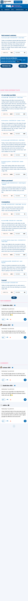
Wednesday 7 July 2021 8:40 (8, 328)
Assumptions (6, 202)
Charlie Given (6, 305)
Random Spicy (20, 9)
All (2, 9)
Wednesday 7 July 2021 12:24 (8, 309)
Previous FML (6, 66)
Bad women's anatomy (9, 35)
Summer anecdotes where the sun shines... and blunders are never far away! (13, 60)
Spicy (12, 9)
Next (14, 297)
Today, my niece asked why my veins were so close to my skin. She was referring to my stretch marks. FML (14, 287)
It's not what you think (9, 95)
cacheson (5, 325)
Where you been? (7, 180)
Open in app (18, 2)
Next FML (23, 66)
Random (7, 9)
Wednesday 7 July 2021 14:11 (8, 408)
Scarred (4, 280)
